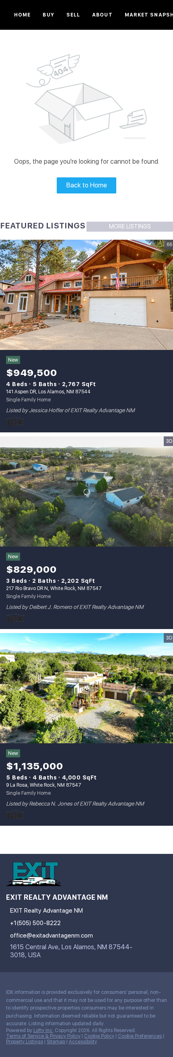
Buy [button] (48, 15)
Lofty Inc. (43, 1030)
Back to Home (86, 185)
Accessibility (83, 1042)
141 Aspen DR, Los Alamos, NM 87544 (48, 392)
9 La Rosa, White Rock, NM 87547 (43, 785)
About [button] (102, 15)
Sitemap (56, 1042)
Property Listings (24, 1042)
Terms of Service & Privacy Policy (43, 1036)
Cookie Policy (99, 1036)
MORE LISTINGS (130, 226)
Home (22, 15)
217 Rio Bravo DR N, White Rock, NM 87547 (54, 588)
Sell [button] (73, 15)
